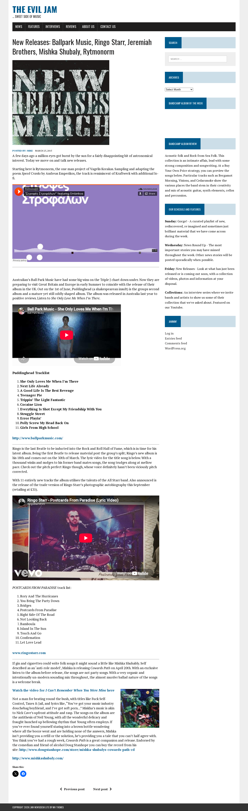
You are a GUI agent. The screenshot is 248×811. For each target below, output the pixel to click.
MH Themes (58, 807)
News (18, 26)
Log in (169, 333)
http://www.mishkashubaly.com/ (38, 758)
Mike (30, 150)
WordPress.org (175, 348)
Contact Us (107, 26)
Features (34, 26)
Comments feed (176, 343)
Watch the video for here (63, 690)
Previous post (74, 789)
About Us (88, 26)
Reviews (71, 26)
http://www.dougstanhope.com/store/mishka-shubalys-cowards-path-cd (77, 749)
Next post (100, 789)
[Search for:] (197, 58)
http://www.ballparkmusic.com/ (37, 438)
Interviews (53, 26)
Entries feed (173, 338)
